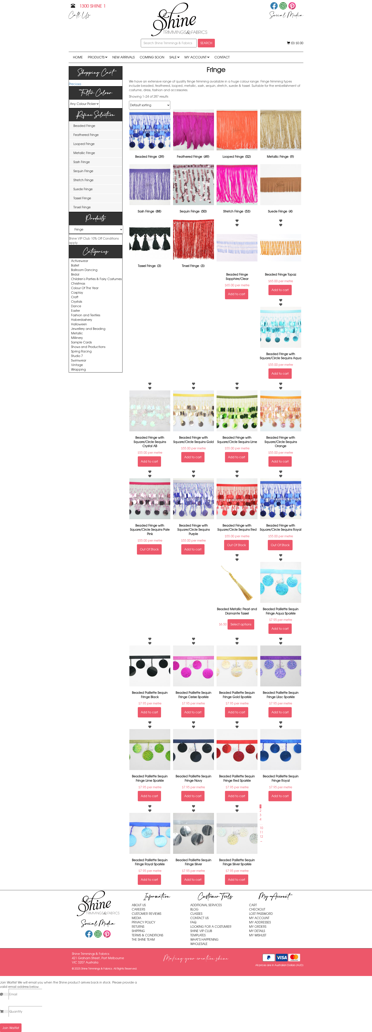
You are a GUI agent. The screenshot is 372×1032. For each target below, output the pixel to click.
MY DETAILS (257, 931)
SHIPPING (138, 931)
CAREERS (138, 909)
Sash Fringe (81, 162)
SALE (173, 57)
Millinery (77, 338)
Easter (75, 311)
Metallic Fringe (84, 153)
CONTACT (221, 57)
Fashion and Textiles (85, 315)
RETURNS (138, 927)
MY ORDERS (257, 927)
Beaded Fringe (84, 126)
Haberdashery (81, 320)
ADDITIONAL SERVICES (206, 905)
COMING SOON (152, 57)
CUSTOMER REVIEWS (146, 914)
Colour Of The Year (84, 288)
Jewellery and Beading (88, 329)
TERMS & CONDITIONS (147, 935)
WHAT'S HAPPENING (204, 940)
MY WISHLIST (257, 935)
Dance (76, 306)
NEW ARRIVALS (123, 57)
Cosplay (77, 293)
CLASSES (196, 914)
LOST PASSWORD (261, 914)
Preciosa (75, 84)
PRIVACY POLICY (143, 922)
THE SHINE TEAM (143, 940)
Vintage (77, 365)
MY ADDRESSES (260, 922)
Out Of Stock (149, 549)
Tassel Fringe (82, 198)
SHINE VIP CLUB (201, 931)
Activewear (79, 261)
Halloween (79, 324)
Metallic (77, 333)
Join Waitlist (10, 1028)
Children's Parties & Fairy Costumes (96, 279)
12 (261, 837)
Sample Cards (81, 342)
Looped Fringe (84, 144)
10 (261, 828)
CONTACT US (199, 918)
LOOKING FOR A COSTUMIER (210, 927)
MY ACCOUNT (195, 57)
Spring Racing (81, 351)
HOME (78, 57)
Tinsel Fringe (82, 207)
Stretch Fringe (83, 180)
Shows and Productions (88, 347)
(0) (296, 43)
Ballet (75, 265)
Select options (241, 624)
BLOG (194, 909)
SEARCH (206, 43)
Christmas (78, 283)
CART (253, 905)
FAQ (193, 922)
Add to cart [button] (236, 294)
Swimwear (78, 360)
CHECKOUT (257, 909)
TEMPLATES (198, 935)
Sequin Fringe (83, 171)
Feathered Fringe (86, 135)
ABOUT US (139, 905)
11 (261, 832)
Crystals (76, 302)
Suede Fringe (83, 189)
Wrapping (78, 369)
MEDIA (136, 918)
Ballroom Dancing (84, 270)
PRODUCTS (96, 57)
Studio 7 (77, 356)
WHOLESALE (199, 944)
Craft (74, 297)
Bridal (75, 274)
